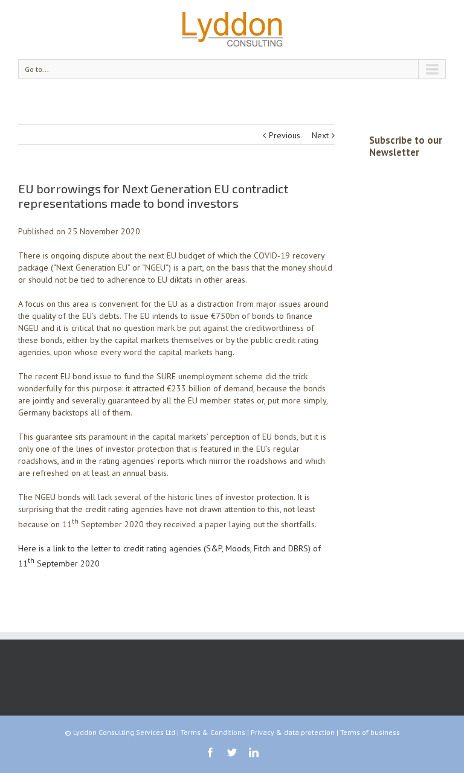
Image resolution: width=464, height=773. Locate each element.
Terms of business (370, 732)
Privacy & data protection (293, 732)
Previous (284, 135)
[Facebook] (210, 752)
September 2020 (67, 562)
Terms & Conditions (213, 732)
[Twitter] (232, 752)
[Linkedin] (254, 752)
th (31, 560)
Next (320, 135)
